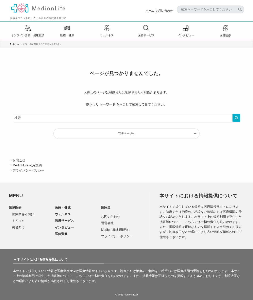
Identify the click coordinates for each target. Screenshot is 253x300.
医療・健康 (67, 35)
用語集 (105, 207)
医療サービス (146, 35)
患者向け (18, 227)
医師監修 (225, 35)
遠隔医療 (15, 207)
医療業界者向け (23, 214)
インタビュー (185, 35)
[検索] (240, 8)
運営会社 (107, 223)
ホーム (150, 10)
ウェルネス (107, 35)
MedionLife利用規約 (115, 229)
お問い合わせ (164, 10)
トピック (18, 220)
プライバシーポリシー (28, 170)
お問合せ (19, 160)
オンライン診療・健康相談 (27, 35)
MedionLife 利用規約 (27, 165)
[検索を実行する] (236, 118)
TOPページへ (126, 133)
